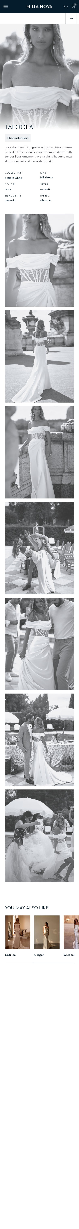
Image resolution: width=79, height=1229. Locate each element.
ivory (8, 189)
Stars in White (13, 178)
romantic (45, 189)
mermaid (10, 200)
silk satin (45, 200)
